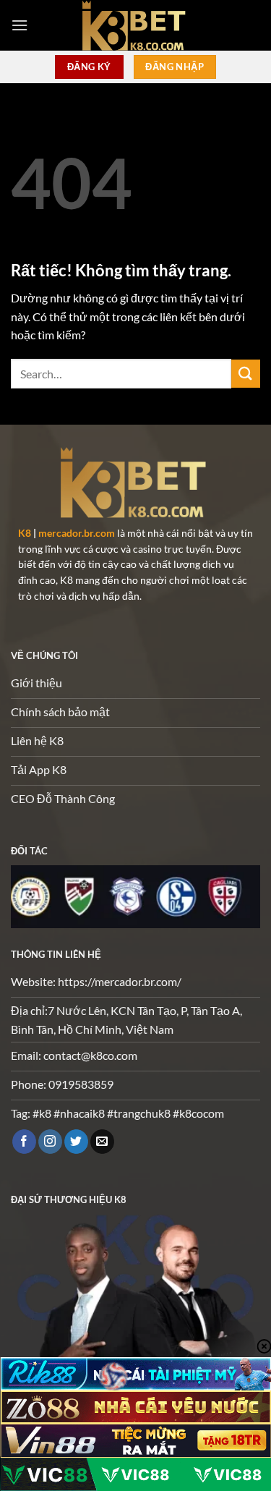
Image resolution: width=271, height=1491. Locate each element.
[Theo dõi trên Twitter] (76, 1141)
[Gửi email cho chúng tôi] (102, 1141)
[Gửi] (245, 374)
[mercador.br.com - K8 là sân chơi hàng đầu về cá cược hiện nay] (136, 25)
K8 (24, 533)
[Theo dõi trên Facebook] (24, 1141)
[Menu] (19, 25)
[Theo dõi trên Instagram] (50, 1141)
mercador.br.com (76, 533)
